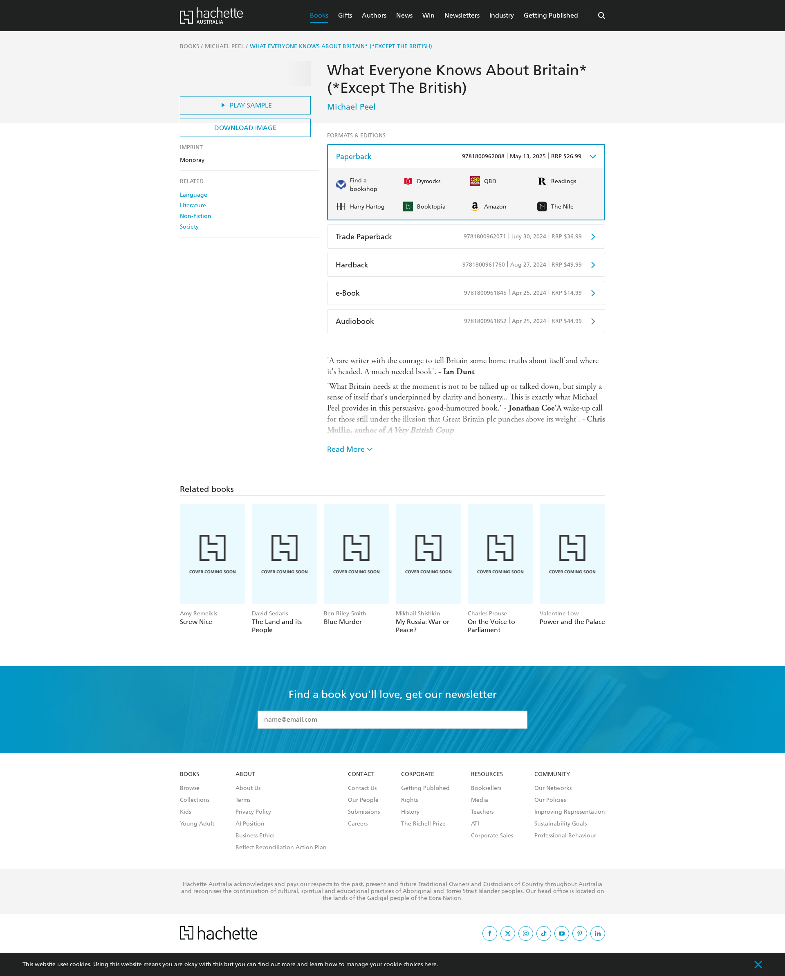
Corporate (417, 774)
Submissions (364, 812)
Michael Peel (351, 107)
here (430, 964)
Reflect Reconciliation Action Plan (281, 847)
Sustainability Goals (560, 824)
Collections (194, 800)
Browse (190, 788)
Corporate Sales (492, 836)
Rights (409, 800)
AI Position (250, 824)
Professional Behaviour (565, 836)
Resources (487, 774)
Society (189, 226)
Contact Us (362, 788)
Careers (358, 824)
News (404, 15)
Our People (363, 800)
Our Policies (550, 800)
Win (428, 15)
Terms (243, 800)
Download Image (245, 128)
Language (193, 194)
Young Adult (197, 824)
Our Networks (553, 788)
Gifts (345, 15)
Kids (185, 812)
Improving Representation (569, 812)
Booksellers (486, 788)
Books (319, 15)
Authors (374, 15)
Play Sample (251, 105)
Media (479, 800)
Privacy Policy (253, 812)
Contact (361, 774)
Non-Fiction (195, 216)
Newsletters (462, 15)
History (410, 812)
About (245, 774)
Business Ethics (255, 836)
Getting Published (551, 15)
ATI (475, 824)
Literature (193, 205)
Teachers (482, 812)
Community (552, 774)
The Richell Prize (423, 824)
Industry (501, 15)
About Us (248, 788)
